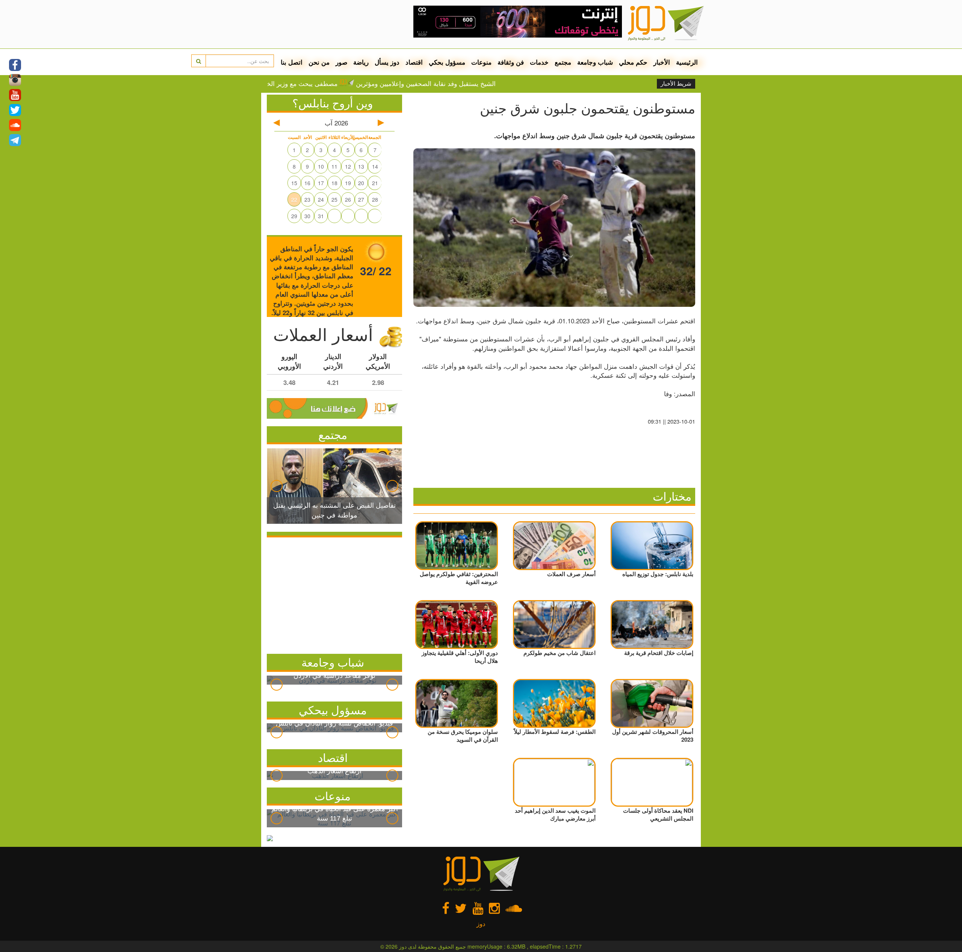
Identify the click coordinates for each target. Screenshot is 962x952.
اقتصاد (414, 61)
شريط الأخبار (676, 84)
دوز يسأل (387, 61)
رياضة (361, 61)
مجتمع (563, 61)
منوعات (481, 61)
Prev (277, 486)
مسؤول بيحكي (333, 710)
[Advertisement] (334, 593)
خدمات (539, 61)
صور (341, 61)
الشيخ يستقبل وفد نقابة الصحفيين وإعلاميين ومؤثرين (462, 83)
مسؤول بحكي (447, 61)
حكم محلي (633, 61)
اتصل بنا (292, 61)
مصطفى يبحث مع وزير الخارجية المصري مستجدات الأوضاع (295, 83)
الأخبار (661, 61)
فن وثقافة (511, 61)
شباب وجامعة (595, 61)
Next (392, 486)
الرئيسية (687, 61)
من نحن (319, 61)
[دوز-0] (517, 19)
